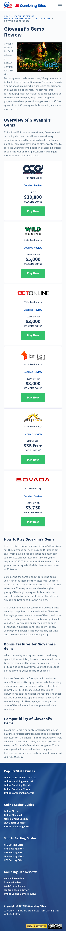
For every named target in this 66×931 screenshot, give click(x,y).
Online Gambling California (19, 792)
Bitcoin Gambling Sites (17, 826)
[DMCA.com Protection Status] (36, 925)
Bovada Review (12, 882)
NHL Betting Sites (14, 848)
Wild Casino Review (14, 886)
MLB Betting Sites (14, 856)
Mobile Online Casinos (16, 818)
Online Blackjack (13, 814)
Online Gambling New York (18, 781)
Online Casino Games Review (20, 893)
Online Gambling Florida (17, 785)
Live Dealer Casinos (14, 822)
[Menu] (60, 6)
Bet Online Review (14, 878)
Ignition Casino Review (16, 889)
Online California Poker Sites (20, 777)
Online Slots (11, 811)
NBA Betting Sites (14, 852)
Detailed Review (33, 185)
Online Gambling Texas (17, 789)
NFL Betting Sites (13, 844)
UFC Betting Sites (13, 860)
